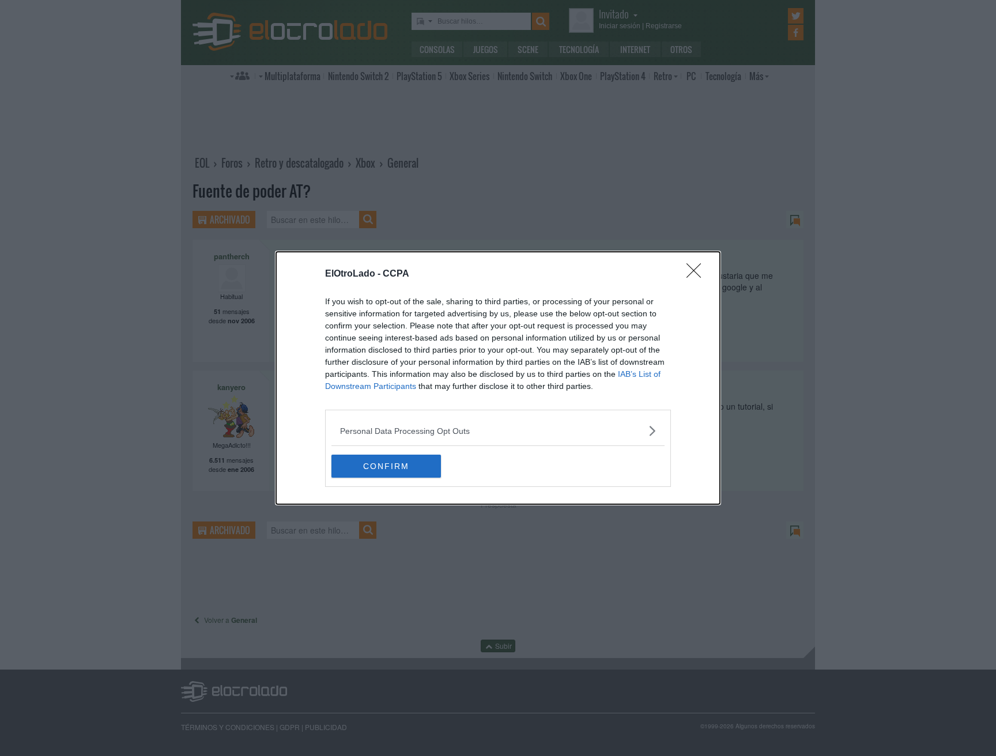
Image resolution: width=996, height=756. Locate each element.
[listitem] (498, 431)
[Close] (697, 274)
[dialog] (498, 378)
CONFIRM (386, 466)
